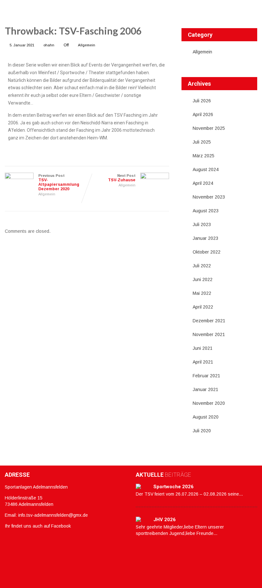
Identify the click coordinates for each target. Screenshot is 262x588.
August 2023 (206, 210)
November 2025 (209, 128)
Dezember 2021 (209, 320)
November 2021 (209, 334)
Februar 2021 (206, 375)
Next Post (121, 178)
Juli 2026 (202, 100)
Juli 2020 (202, 430)
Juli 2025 (202, 142)
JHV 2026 (164, 519)
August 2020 (206, 416)
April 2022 (203, 307)
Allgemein (86, 45)
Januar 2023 (205, 238)
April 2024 (203, 183)
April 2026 (203, 114)
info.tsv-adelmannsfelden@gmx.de (53, 515)
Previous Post (58, 182)
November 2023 (209, 197)
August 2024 (206, 169)
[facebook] (6, 536)
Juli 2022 (202, 265)
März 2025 (203, 155)
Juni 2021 (202, 348)
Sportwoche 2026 (173, 487)
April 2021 (203, 362)
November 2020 (209, 403)
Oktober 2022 (206, 252)
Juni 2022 (202, 279)
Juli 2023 (202, 224)
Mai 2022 (202, 293)
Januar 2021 (205, 389)
